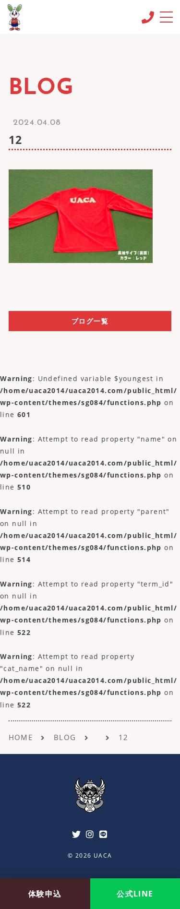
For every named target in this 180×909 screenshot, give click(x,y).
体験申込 (44, 893)
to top (161, 865)
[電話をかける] (147, 17)
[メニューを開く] (165, 16)
